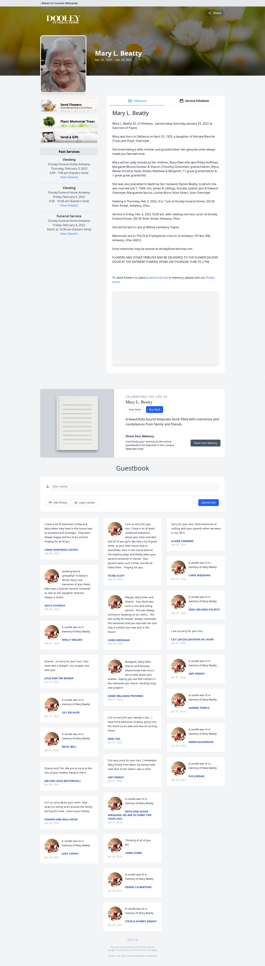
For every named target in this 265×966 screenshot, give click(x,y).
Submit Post (208, 502)
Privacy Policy (122, 950)
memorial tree (158, 278)
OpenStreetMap (136, 955)
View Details (69, 177)
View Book (135, 409)
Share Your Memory (205, 443)
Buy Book (154, 409)
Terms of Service (142, 950)
